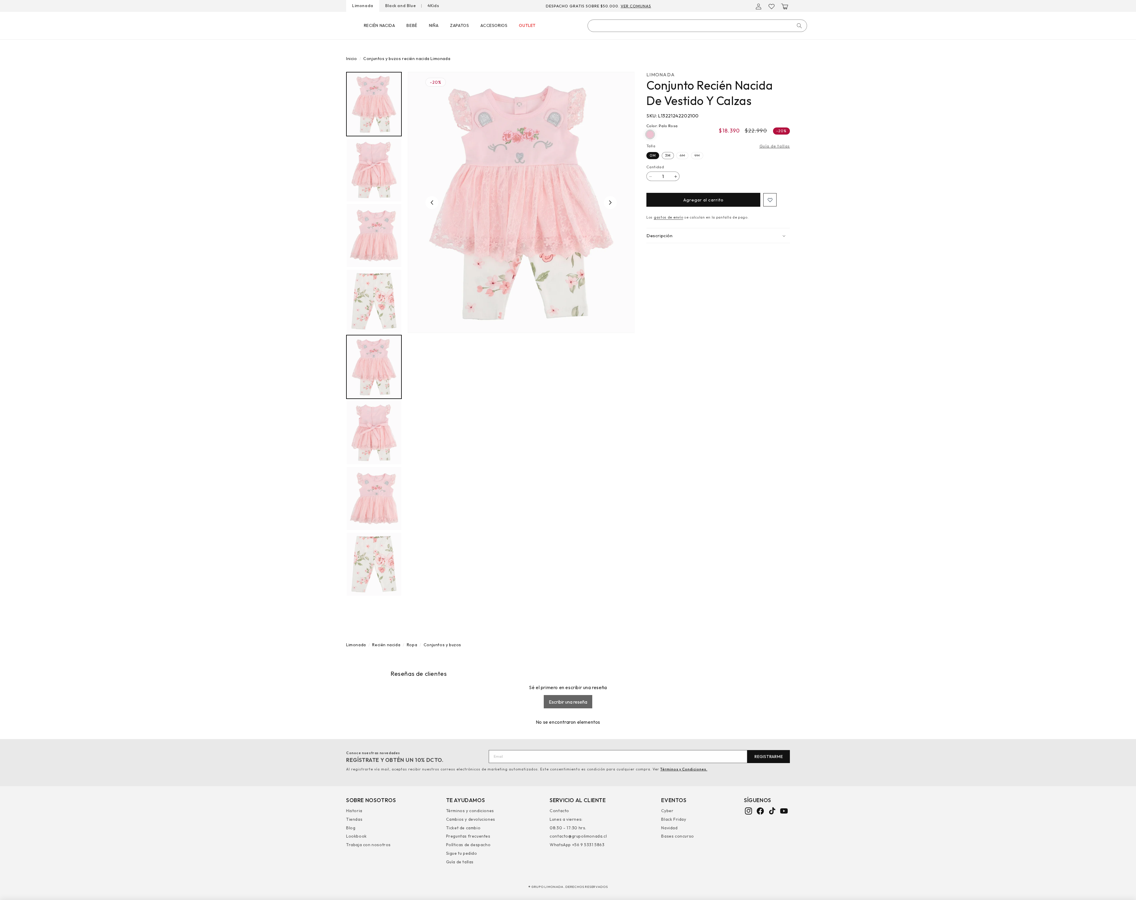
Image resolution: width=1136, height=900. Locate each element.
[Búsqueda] (799, 26)
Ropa (412, 644)
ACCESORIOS (493, 25)
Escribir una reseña (568, 702)
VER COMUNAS (647, 6)
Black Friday (673, 819)
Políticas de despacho (468, 845)
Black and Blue (400, 5)
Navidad (669, 827)
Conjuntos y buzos (442, 644)
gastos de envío (668, 217)
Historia (354, 812)
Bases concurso (677, 836)
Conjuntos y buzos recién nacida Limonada (406, 58)
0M (653, 155)
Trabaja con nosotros (368, 845)
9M (698, 156)
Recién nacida (386, 644)
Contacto (559, 812)
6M (684, 156)
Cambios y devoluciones (470, 819)
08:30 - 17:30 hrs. (568, 827)
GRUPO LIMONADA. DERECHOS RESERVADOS (569, 887)
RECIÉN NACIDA (379, 25)
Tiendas (354, 819)
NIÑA (433, 25)
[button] (784, 6)
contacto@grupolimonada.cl (578, 836)
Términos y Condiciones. (683, 769)
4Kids (433, 5)
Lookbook (356, 836)
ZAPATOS (459, 25)
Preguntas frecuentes (468, 836)
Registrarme (768, 756)
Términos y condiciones (470, 812)
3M (668, 155)
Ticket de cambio (463, 827)
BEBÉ (411, 25)
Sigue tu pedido (461, 853)
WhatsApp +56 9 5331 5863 (577, 845)
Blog (350, 827)
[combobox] (697, 26)
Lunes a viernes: (566, 819)
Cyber (667, 812)
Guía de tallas (774, 146)
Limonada (362, 5)
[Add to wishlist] (770, 200)
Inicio (351, 58)
